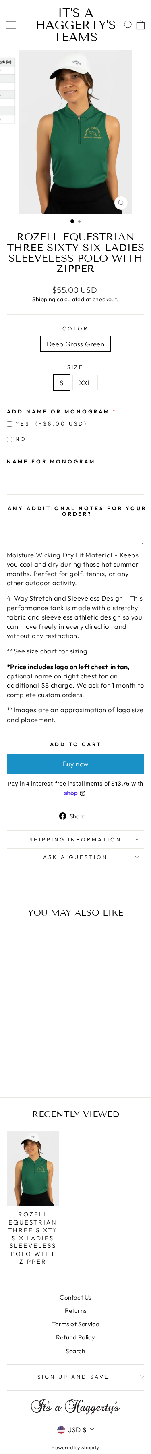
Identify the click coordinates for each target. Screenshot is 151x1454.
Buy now (76, 763)
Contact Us (75, 1297)
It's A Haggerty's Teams (75, 25)
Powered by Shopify (75, 1447)
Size (75, 367)
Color (75, 328)
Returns (76, 1310)
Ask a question (75, 857)
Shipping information (75, 839)
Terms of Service (75, 1324)
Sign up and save (73, 1376)
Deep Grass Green (76, 344)
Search (75, 1351)
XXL (85, 382)
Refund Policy (75, 1337)
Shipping (43, 299)
